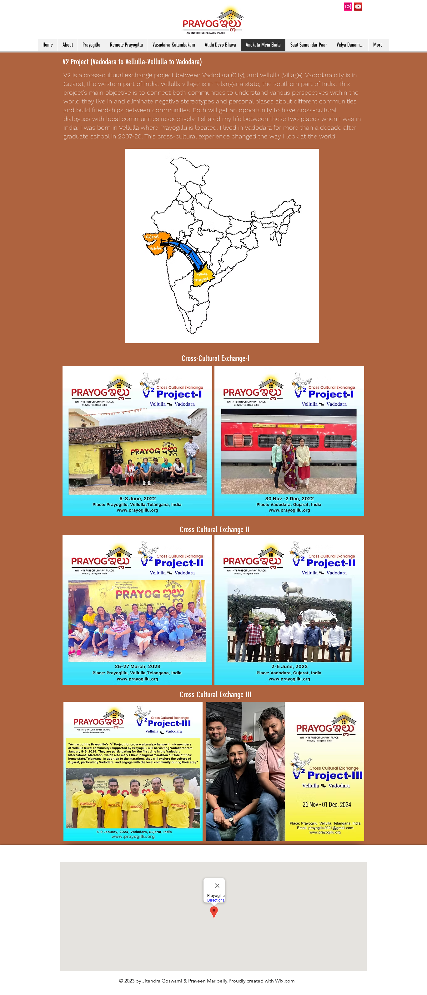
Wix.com (285, 981)
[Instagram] (348, 6)
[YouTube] (358, 6)
